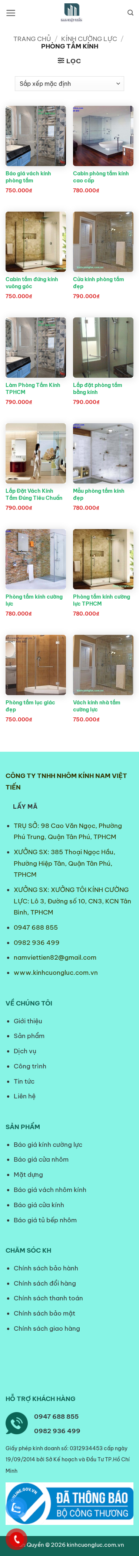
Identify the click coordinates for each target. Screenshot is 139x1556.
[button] (11, 13)
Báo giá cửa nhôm (41, 1159)
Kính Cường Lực (89, 39)
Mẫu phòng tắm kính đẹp (99, 494)
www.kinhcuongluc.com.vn (56, 973)
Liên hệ (25, 1096)
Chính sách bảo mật (44, 1313)
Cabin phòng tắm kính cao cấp (101, 177)
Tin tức (24, 1081)
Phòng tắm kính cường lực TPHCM (101, 600)
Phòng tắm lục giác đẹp (30, 706)
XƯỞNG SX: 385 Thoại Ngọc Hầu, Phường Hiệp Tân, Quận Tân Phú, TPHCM (64, 863)
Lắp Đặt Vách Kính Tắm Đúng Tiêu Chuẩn (34, 494)
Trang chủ (32, 39)
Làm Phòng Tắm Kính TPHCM (33, 388)
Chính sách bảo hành (46, 1268)
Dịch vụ (25, 1051)
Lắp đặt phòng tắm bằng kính (97, 388)
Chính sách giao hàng (47, 1328)
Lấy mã (25, 806)
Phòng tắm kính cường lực (34, 600)
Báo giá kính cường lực (48, 1145)
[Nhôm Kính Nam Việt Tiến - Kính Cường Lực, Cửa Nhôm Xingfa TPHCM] (72, 13)
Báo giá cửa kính (40, 1205)
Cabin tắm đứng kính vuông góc (32, 283)
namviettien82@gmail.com (55, 957)
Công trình (30, 1066)
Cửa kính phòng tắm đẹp (98, 283)
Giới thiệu (28, 1021)
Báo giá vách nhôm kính (50, 1190)
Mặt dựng (28, 1175)
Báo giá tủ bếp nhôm (45, 1220)
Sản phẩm (29, 1036)
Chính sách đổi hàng (45, 1283)
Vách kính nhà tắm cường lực (96, 706)
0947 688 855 (36, 927)
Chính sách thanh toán (48, 1298)
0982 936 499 (37, 943)
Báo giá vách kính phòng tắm (28, 177)
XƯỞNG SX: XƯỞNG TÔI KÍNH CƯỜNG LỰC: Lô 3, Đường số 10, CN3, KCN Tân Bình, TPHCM (72, 901)
